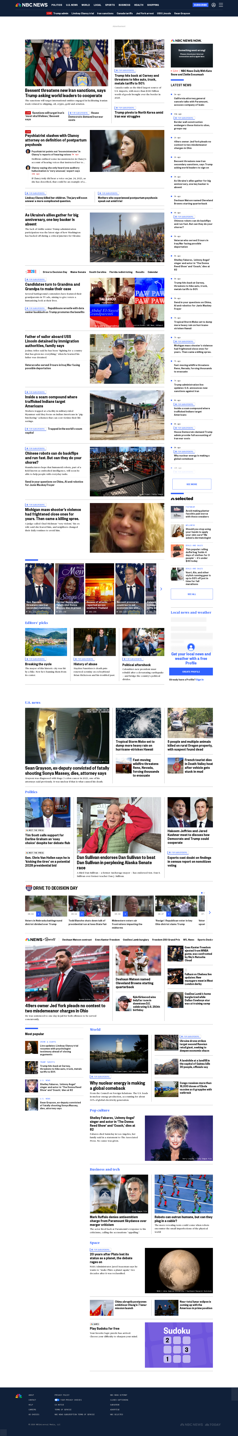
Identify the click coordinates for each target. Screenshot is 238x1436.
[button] (97, 5)
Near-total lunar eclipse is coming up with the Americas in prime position (196, 1305)
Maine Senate (78, 272)
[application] (66, 62)
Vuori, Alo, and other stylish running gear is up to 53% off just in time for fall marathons (198, 578)
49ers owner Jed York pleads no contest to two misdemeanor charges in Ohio (192, 145)
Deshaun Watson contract (77, 939)
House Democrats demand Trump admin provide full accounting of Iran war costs (193, 435)
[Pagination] (202, 893)
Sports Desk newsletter (211, 939)
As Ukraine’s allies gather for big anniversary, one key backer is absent (51, 219)
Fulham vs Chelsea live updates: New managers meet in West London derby (199, 979)
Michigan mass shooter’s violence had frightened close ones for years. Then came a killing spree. (53, 514)
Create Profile (191, 671)
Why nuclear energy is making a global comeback (192, 457)
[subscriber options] (213, 5)
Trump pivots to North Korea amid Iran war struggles (139, 114)
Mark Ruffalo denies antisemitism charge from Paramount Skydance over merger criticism (118, 1220)
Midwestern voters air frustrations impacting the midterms (127, 924)
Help (30, 1405)
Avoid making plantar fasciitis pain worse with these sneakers (197, 513)
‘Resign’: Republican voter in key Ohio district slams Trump (173, 922)
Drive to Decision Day (55, 272)
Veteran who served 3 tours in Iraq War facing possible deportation (52, 366)
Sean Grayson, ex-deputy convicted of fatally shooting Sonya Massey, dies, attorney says (67, 770)
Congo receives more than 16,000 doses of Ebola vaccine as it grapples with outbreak (196, 1087)
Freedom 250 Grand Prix (166, 939)
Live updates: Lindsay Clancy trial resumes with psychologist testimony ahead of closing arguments (59, 1050)
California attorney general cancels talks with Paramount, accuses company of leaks (191, 101)
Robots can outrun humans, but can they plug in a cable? (183, 1218)
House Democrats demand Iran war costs (85, 116)
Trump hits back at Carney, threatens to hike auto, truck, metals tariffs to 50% (191, 286)
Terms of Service (63, 1409)
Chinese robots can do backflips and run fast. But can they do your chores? (53, 457)
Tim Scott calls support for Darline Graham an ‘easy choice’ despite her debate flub (47, 839)
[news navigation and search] (221, 5)
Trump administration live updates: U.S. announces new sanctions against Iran (191, 388)
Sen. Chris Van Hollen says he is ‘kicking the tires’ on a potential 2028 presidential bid (47, 861)
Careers (32, 1409)
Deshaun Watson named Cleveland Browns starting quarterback (193, 201)
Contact (32, 1400)
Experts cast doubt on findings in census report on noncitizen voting (189, 861)
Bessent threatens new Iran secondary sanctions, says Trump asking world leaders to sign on (193, 164)
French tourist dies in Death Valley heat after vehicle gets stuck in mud (199, 765)
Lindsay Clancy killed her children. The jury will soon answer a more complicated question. (56, 199)
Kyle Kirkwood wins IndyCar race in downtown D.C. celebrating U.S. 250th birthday (146, 1003)
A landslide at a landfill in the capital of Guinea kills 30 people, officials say (195, 1063)
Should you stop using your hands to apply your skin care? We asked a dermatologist (198, 533)
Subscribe (115, 1405)
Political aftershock (136, 664)
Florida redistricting (120, 272)
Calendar (153, 272)
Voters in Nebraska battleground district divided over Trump (43, 922)
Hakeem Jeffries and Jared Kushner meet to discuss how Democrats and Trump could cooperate (189, 836)
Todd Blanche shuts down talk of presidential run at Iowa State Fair (87, 922)
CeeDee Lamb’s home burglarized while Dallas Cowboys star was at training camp (198, 998)
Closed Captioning (119, 1400)
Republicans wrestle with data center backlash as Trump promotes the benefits (55, 310)
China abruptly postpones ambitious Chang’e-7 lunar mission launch (131, 1305)
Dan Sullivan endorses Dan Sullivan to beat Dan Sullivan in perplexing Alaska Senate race (116, 862)
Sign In (200, 679)
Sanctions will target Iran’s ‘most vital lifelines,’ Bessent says (44, 116)
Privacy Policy (62, 1395)
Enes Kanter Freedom (107, 939)
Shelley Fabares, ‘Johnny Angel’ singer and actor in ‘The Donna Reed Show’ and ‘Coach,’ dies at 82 (192, 264)
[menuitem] (56, 5)
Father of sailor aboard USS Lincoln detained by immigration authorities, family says (52, 341)
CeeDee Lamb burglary (136, 939)
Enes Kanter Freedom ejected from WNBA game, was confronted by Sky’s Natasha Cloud (198, 953)
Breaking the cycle (38, 664)
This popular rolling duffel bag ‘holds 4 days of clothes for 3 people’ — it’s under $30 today (198, 554)
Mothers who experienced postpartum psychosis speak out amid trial (128, 199)
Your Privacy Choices (70, 1400)
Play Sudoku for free (104, 1328)
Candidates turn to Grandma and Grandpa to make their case (52, 286)
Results (140, 272)
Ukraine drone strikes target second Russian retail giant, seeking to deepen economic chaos (194, 1045)
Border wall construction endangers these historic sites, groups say (192, 125)
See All (192, 594)
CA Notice (59, 1405)
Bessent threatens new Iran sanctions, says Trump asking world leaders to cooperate (65, 92)
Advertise (115, 1409)
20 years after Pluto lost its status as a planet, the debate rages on (111, 1258)
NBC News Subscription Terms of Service (75, 1414)
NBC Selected (116, 1414)
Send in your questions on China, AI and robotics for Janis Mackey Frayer (54, 483)
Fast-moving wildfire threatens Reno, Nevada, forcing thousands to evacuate (193, 368)
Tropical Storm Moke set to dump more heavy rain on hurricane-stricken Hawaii (193, 325)
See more (192, 484)
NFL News (188, 939)
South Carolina (97, 272)
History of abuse (85, 664)
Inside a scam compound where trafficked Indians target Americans (51, 401)
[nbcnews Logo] (19, 1396)
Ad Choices (33, 1414)
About (31, 1395)
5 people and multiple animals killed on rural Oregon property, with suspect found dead (190, 745)
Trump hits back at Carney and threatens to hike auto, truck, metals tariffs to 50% (137, 79)
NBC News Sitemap (118, 1395)
